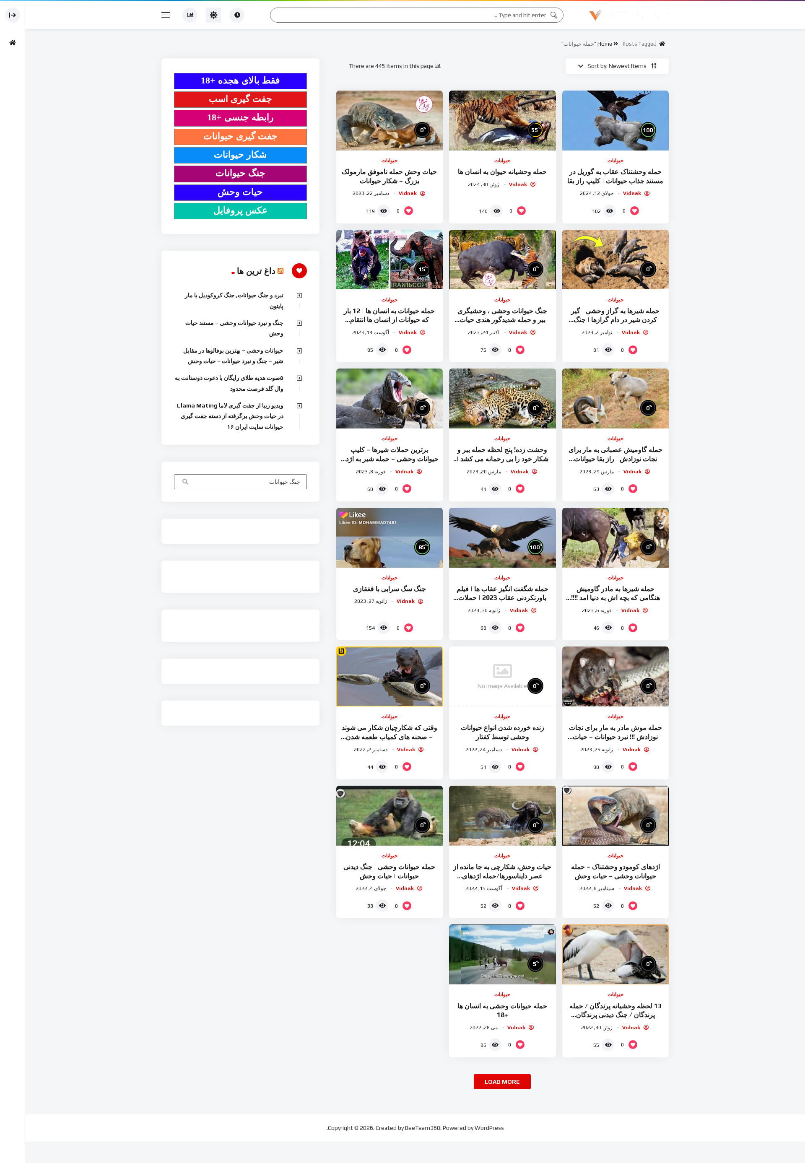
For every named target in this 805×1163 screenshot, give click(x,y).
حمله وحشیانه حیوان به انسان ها (502, 172)
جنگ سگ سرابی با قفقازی (389, 589)
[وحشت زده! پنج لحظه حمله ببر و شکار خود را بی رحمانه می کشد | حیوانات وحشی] (502, 398)
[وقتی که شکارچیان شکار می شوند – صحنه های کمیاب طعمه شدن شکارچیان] (389, 676)
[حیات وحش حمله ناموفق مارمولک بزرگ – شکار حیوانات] (389, 121)
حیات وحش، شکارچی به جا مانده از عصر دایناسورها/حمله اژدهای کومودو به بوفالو (502, 876)
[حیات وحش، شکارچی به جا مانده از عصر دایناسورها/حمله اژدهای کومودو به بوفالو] (502, 816)
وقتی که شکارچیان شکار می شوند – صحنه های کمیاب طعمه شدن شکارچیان (389, 737)
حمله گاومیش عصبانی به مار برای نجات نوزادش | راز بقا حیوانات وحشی (615, 459)
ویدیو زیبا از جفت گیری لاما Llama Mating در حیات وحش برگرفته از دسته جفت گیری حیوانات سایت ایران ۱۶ (230, 416)
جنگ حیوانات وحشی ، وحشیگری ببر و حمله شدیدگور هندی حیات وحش (502, 320)
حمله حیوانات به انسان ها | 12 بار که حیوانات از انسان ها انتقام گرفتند (389, 320)
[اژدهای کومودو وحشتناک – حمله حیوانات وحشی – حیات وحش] (615, 816)
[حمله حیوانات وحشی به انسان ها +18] (502, 954)
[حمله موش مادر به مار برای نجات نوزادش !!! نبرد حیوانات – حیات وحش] (615, 676)
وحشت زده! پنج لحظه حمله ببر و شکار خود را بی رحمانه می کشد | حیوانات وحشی (502, 459)
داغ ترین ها (256, 270)
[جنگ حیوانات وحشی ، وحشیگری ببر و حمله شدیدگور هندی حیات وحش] (502, 260)
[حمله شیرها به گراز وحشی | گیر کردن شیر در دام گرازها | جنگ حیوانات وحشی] (615, 260)
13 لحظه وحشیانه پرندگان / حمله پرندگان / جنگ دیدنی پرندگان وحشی (615, 1015)
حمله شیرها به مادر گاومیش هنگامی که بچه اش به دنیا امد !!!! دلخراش (615, 598)
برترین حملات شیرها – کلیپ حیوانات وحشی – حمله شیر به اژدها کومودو (389, 459)
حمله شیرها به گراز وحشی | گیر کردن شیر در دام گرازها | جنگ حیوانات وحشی (615, 320)
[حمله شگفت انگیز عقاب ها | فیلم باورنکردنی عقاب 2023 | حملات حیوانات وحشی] (502, 538)
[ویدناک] (629, 15)
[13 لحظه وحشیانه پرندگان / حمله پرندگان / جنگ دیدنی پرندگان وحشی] (615, 954)
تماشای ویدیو (185, 482)
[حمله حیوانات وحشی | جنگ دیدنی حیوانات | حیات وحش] (389, 816)
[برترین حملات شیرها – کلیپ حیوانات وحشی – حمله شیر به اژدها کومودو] (389, 398)
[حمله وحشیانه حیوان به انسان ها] (502, 121)
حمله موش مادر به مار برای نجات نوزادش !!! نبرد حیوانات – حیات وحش (615, 737)
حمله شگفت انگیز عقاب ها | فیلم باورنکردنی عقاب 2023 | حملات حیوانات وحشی (502, 598)
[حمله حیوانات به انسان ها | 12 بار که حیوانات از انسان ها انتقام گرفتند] (389, 260)
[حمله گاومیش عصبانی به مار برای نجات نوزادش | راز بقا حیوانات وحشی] (615, 398)
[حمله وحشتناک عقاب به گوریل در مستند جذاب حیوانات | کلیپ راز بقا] (615, 121)
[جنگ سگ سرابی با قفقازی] (389, 538)
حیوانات (615, 161)
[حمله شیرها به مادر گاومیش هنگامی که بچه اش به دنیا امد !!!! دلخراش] (615, 538)
